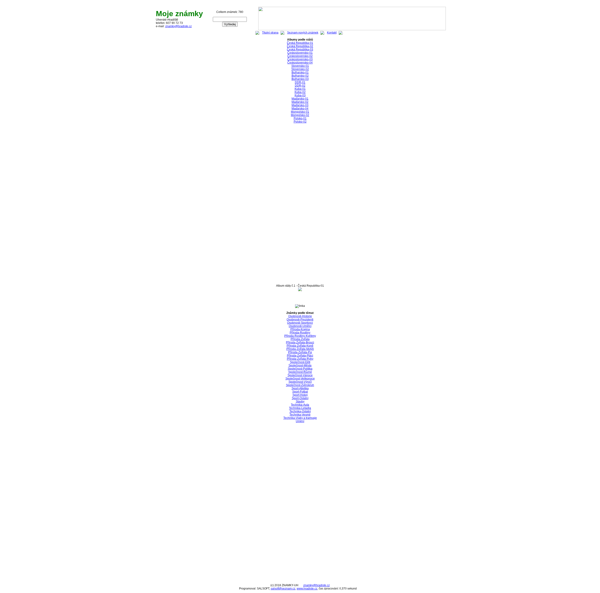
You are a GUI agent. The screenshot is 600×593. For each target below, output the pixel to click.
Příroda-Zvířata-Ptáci (300, 355)
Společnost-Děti (300, 362)
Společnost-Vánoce (300, 375)
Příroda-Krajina (300, 329)
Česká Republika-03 (300, 49)
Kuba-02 (300, 92)
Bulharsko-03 (300, 79)
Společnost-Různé (300, 372)
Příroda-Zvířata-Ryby (300, 358)
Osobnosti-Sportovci (300, 322)
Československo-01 (300, 52)
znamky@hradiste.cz (178, 26)
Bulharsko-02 (300, 75)
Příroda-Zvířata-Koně (300, 345)
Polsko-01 (300, 118)
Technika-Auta (300, 404)
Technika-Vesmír (300, 414)
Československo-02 (300, 56)
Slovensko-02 (300, 69)
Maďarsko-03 (300, 105)
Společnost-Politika (300, 368)
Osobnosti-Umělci (300, 326)
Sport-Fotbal (300, 391)
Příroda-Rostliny (300, 332)
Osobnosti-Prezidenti (300, 319)
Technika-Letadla (300, 408)
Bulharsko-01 (300, 72)
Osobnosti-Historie (300, 316)
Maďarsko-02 (300, 102)
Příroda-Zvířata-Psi (300, 352)
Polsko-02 (300, 121)
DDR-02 (300, 85)
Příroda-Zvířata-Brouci (300, 342)
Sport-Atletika (300, 388)
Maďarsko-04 (300, 108)
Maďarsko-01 (300, 98)
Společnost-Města (300, 365)
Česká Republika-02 (300, 46)
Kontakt (332, 32)
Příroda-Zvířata (300, 339)
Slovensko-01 (300, 66)
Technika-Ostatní (300, 411)
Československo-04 (300, 62)
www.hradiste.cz (307, 588)
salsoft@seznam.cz (283, 588)
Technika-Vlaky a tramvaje (300, 418)
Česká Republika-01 (300, 43)
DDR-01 (300, 82)
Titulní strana (270, 32)
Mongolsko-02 (300, 115)
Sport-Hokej (300, 395)
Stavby (300, 401)
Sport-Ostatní (300, 398)
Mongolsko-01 (300, 111)
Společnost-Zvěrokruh (300, 385)
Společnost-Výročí (300, 381)
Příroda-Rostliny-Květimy (300, 336)
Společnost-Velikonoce (300, 378)
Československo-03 (300, 59)
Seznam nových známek (302, 32)
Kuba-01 (300, 88)
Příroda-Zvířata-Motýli (300, 349)
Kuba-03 (300, 95)
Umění (300, 421)
